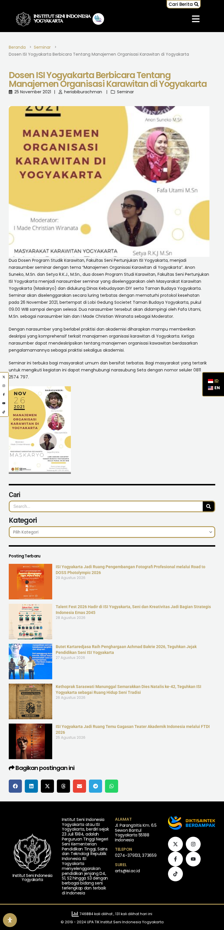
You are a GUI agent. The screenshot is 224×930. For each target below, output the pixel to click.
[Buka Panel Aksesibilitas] (10, 920)
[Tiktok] (175, 873)
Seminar (125, 92)
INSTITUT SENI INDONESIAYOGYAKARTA (62, 19)
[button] (184, 4)
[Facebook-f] (175, 859)
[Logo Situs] (23, 19)
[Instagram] (193, 844)
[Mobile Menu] (195, 19)
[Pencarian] (208, 506)
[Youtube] (193, 859)
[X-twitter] (175, 844)
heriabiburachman (83, 92)
